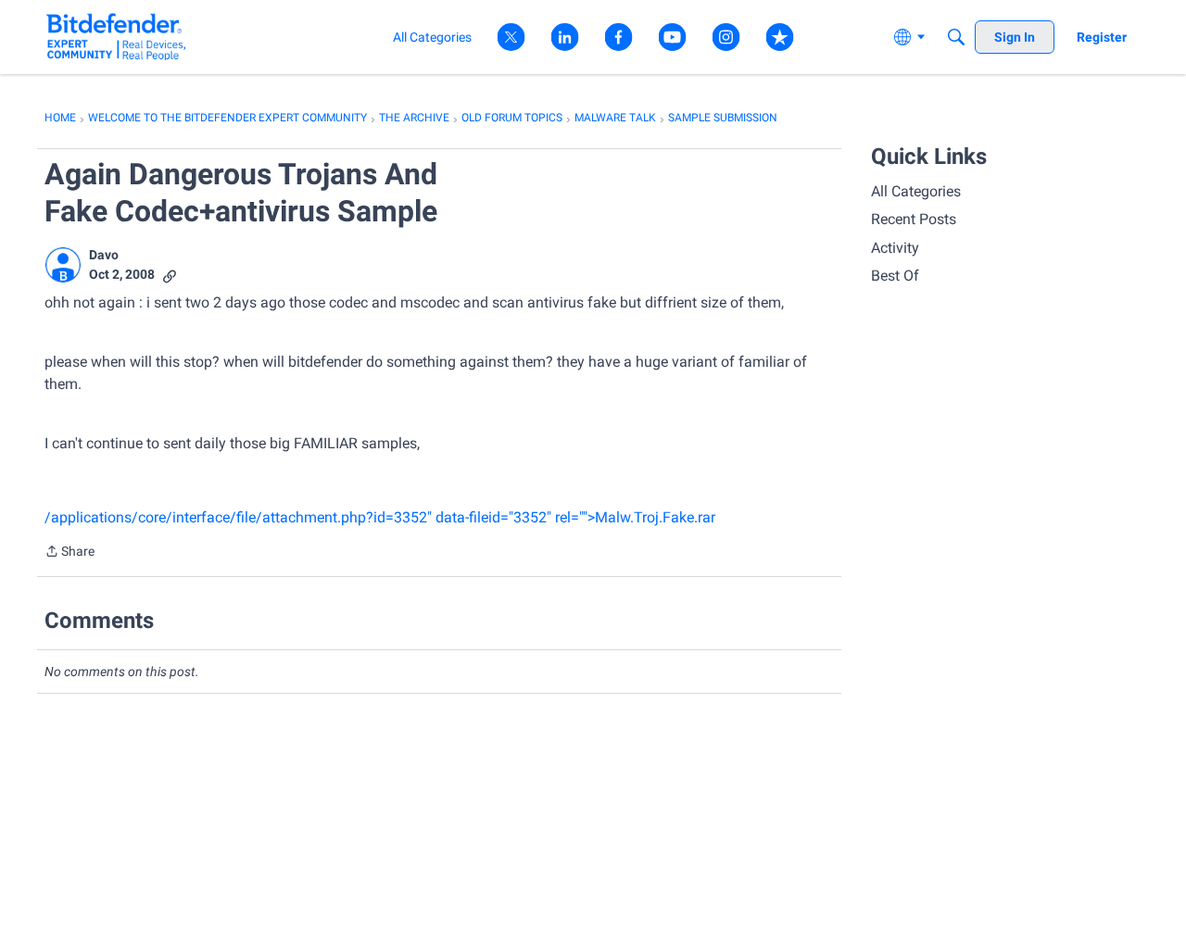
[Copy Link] (169, 274)
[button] (63, 264)
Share (69, 553)
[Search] (956, 37)
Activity (895, 248)
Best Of (895, 275)
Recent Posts (913, 219)
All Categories (916, 191)
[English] (116, 36)
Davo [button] (104, 254)
